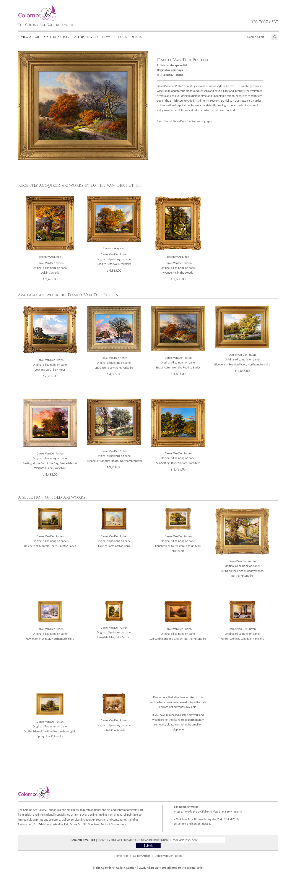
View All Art (31, 37)
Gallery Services (85, 37)
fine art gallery (70, 810)
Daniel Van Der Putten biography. (193, 121)
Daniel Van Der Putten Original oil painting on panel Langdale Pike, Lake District (114, 632)
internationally (47, 814)
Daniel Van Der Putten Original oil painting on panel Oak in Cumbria (50, 268)
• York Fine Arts (183, 819)
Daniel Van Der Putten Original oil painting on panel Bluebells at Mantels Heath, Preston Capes (50, 541)
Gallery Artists (56, 37)
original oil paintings (126, 814)
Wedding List (60, 824)
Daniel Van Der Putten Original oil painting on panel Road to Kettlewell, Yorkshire (114, 259)
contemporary (125, 810)
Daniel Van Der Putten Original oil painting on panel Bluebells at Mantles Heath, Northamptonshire (114, 456)
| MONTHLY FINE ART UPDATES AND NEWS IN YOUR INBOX (120, 840)
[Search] (274, 37)
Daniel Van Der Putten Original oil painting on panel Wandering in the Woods (178, 268)
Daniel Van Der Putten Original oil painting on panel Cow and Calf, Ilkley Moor (50, 365)
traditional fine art (99, 810)
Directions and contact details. (192, 824)
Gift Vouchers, (91, 824)
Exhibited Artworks (186, 807)
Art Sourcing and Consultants (108, 819)
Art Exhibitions (42, 824)
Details (136, 37)
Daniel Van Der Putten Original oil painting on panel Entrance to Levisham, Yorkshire (114, 363)
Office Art (75, 824)
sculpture (54, 819)
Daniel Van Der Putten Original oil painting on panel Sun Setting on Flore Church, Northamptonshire (178, 634)
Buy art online (88, 814)
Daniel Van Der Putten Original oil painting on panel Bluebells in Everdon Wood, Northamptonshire (242, 359)
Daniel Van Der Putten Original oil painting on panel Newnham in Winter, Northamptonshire (50, 634)
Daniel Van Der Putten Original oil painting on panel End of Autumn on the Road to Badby (178, 362)
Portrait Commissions (113, 824)
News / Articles (114, 37)
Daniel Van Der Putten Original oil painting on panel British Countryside (114, 725)
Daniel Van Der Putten (182, 60)
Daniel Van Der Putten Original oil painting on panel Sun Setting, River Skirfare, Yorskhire (178, 458)
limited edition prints (30, 819)
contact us (181, 724)
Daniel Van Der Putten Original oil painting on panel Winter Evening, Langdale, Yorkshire (242, 634)
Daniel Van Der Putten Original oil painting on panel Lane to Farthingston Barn (114, 541)
